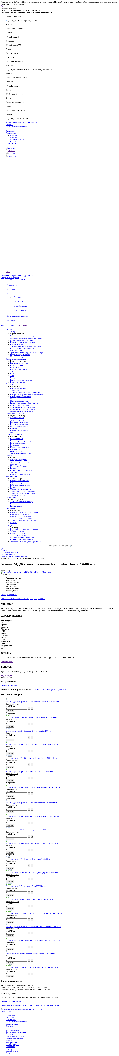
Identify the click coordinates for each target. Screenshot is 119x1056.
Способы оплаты (17, 139)
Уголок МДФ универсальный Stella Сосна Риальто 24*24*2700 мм (32, 744)
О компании (12, 285)
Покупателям (12, 294)
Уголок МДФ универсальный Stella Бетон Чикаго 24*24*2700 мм (31, 803)
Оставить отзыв (7, 662)
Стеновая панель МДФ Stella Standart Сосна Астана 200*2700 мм (31, 758)
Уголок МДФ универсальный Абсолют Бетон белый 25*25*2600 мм (33, 940)
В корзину (10, 711)
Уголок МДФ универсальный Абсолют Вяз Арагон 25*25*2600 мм (32, 702)
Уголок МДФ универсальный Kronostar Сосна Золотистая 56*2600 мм (33, 927)
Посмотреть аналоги (9, 686)
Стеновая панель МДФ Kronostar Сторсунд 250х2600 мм (28, 859)
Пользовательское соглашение (13, 1001)
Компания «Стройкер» (10, 280)
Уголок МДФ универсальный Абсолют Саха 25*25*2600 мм (29, 772)
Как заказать (10, 131)
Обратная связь (12, 144)
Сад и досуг (10, 1049)
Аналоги (41, 599)
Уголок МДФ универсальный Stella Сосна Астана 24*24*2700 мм (32, 843)
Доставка (14, 135)
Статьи (8, 1053)
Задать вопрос (6, 676)
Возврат (13, 141)
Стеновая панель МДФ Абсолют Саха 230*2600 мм (26, 886)
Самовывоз (14, 137)
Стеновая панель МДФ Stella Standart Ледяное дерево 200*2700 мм (32, 873)
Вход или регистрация (10, 278)
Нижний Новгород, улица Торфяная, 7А (51, 690)
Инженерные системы (14, 1038)
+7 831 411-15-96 (7, 326)
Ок (2, 6)
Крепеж (9, 1040)
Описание (5, 599)
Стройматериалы (12, 1030)
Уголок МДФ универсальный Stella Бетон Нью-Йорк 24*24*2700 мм (33, 787)
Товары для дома (12, 1045)
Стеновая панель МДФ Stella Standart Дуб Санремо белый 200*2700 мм (34, 913)
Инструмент (10, 1034)
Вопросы (33, 599)
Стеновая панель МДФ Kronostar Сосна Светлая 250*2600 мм (30, 954)
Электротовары (12, 1043)
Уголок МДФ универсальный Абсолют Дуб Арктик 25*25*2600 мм (32, 816)
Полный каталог (12, 1051)
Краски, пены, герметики (16, 1032)
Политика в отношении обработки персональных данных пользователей (30, 1005)
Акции (26, 280)
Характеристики (16, 599)
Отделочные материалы (15, 1036)
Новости (9, 129)
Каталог (9, 329)
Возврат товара (20, 310)
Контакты (9, 125)
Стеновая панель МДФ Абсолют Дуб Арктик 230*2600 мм (29, 830)
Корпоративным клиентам (16, 127)
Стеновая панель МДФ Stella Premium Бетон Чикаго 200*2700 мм (31, 717)
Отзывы (26, 599)
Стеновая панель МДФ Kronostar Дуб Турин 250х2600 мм (28, 731)
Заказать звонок (21, 326)
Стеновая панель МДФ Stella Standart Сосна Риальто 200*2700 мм (32, 967)
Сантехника (10, 1047)
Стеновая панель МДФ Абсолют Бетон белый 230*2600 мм (29, 900)
